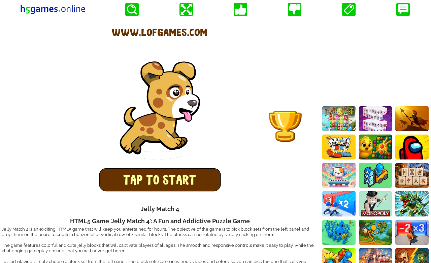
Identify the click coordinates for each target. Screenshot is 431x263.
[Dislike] (294, 9)
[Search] (132, 9)
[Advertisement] (375, 61)
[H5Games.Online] (53, 9)
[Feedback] (403, 9)
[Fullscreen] (186, 9)
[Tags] (349, 9)
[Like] (240, 9)
